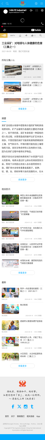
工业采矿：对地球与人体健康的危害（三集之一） (32, 69)
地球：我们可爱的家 (21, 51)
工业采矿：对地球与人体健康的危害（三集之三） (32, 100)
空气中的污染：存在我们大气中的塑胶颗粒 (31, 229)
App (38, 416)
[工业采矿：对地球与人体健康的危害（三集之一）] (13, 70)
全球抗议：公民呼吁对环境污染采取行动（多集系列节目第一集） (31, 247)
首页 (7, 416)
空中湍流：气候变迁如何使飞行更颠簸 (31, 213)
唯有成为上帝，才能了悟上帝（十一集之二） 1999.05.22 (31, 340)
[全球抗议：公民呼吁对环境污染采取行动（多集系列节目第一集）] (10, 248)
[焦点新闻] (10, 309)
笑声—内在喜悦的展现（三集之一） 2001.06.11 (31, 289)
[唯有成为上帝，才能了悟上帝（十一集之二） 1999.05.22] (10, 341)
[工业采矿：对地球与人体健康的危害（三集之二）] (12, 87)
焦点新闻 (24, 305)
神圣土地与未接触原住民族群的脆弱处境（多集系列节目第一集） (31, 198)
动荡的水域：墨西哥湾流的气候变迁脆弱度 (31, 261)
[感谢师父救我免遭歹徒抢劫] (10, 325)
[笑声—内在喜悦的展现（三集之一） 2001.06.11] (10, 293)
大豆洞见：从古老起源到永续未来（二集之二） (31, 354)
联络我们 (20, 416)
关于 (13, 416)
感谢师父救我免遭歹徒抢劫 (31, 321)
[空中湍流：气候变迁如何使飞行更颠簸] (10, 216)
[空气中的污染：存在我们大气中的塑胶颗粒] (10, 232)
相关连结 (30, 416)
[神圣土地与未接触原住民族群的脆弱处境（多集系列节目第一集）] (10, 199)
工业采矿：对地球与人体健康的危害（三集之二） (32, 84)
